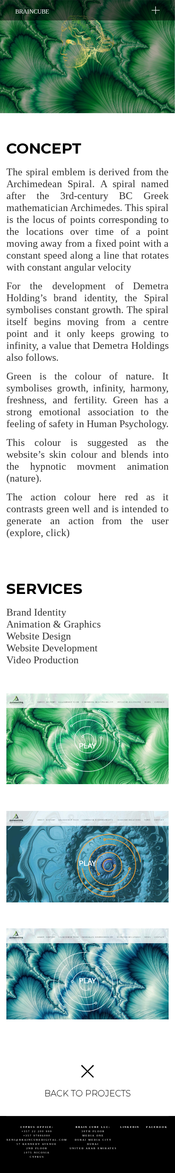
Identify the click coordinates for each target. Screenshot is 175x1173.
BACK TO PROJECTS (87, 1093)
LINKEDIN (129, 1127)
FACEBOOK (157, 1127)
